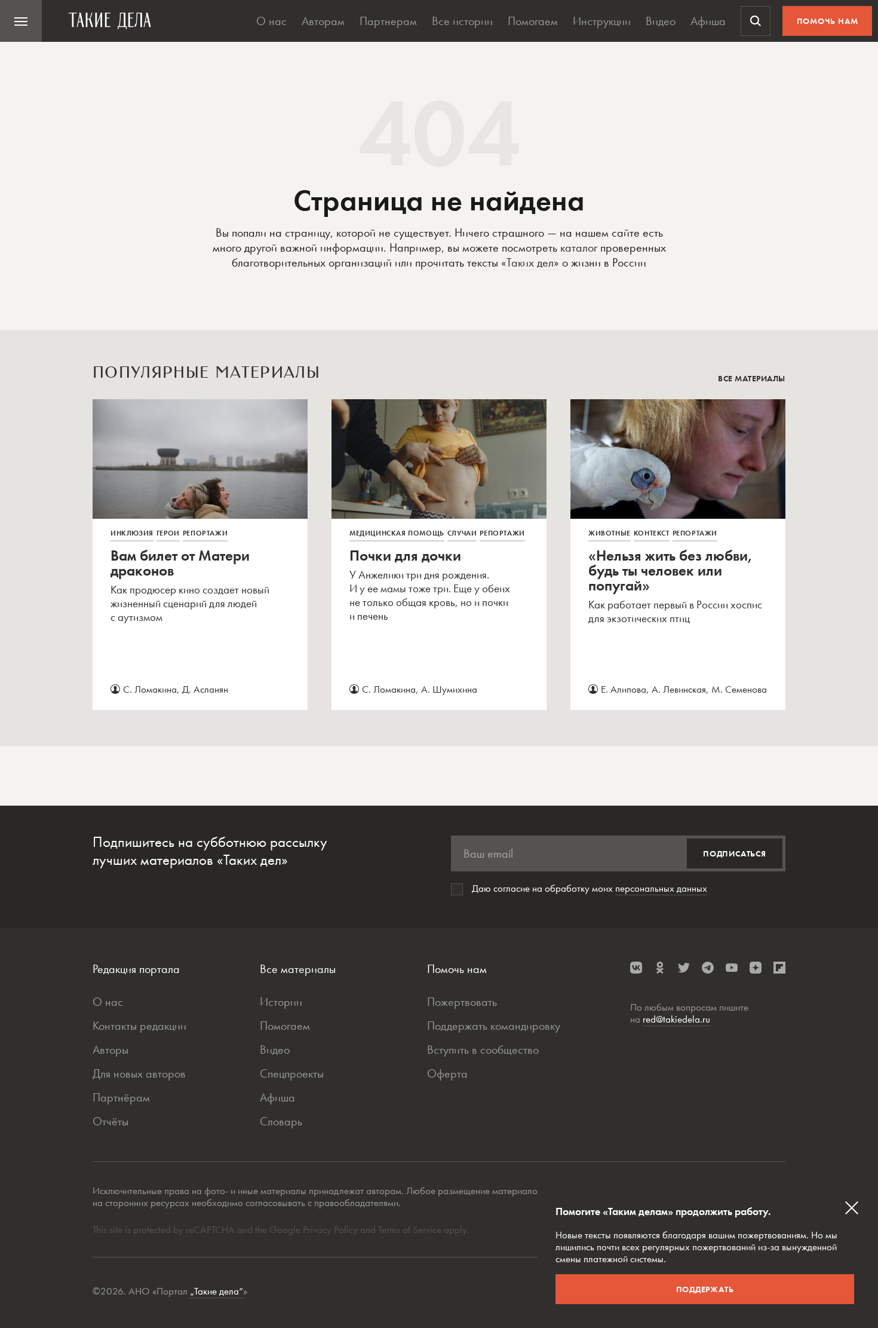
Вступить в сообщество (483, 1049)
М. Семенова (739, 689)
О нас (271, 21)
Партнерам (388, 21)
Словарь (281, 1121)
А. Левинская (679, 689)
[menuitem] (21, 21)
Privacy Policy (331, 1229)
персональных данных (661, 888)
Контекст (652, 533)
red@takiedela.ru (676, 1019)
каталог (578, 247)
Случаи (462, 533)
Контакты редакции (139, 1025)
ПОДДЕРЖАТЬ (705, 1289)
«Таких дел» (530, 262)
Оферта (447, 1073)
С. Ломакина (150, 689)
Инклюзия (132, 533)
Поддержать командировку (493, 1025)
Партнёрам (121, 1097)
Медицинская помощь (396, 533)
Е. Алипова (623, 689)
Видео (661, 21)
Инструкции (602, 21)
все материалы (751, 378)
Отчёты (110, 1121)
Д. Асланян (205, 689)
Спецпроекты (292, 1073)
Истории (281, 1001)
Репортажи (205, 533)
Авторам (323, 21)
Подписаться (734, 853)
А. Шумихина (449, 689)
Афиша (708, 21)
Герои (168, 533)
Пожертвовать (462, 1001)
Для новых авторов (139, 1073)
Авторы (110, 1049)
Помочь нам (827, 21)
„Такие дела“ (216, 1291)
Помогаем (533, 21)
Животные (609, 533)
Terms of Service (409, 1229)
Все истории (462, 21)
